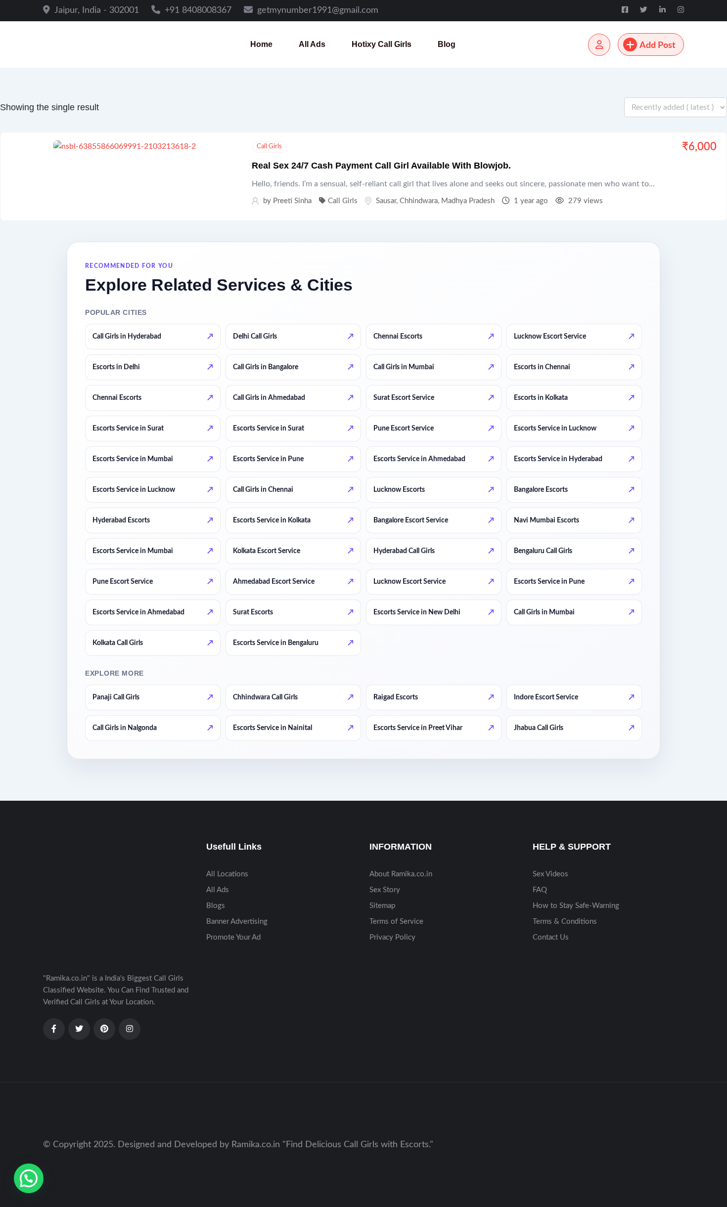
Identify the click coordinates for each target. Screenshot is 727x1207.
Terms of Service (396, 921)
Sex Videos (550, 874)
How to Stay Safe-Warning (576, 905)
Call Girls (269, 146)
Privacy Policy (392, 937)
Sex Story (384, 890)
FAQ (540, 890)
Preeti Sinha (292, 201)
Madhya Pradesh (468, 201)
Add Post (657, 45)
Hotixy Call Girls (381, 44)
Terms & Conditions (565, 921)
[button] (29, 1178)
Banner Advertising (237, 921)
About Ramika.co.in (400, 874)
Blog (446, 44)
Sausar (386, 201)
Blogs (215, 905)
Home (261, 44)
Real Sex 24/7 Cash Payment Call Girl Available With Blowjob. (381, 166)
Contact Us (551, 937)
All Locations (227, 874)
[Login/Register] (599, 45)
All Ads (312, 44)
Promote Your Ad (233, 937)
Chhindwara (419, 201)
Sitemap (382, 905)
